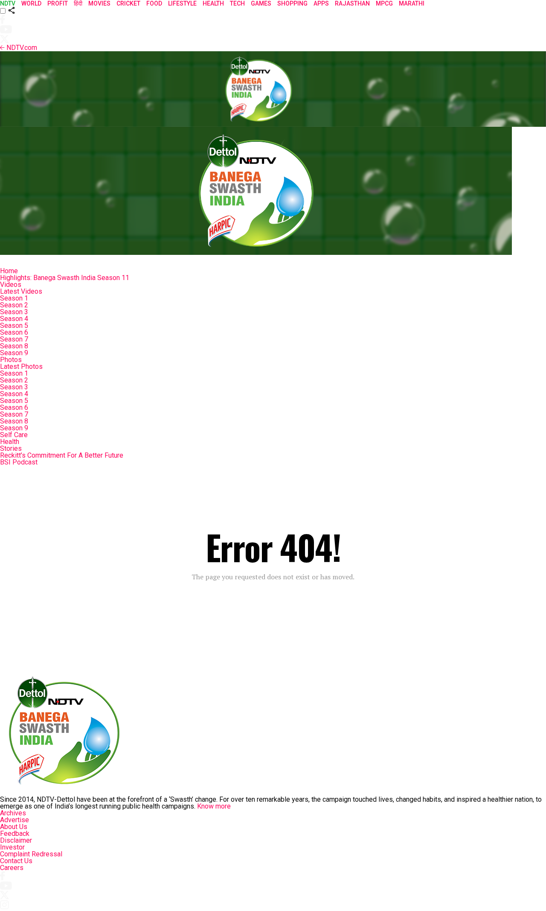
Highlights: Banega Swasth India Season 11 (64, 278)
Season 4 (14, 319)
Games (261, 3)
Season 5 (14, 325)
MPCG (384, 3)
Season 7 (14, 339)
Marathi (411, 3)
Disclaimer (16, 840)
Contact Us (16, 861)
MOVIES (99, 3)
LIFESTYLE (182, 3)
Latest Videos (21, 291)
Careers (11, 868)
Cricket (128, 3)
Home (9, 271)
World (31, 3)
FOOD (154, 3)
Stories (11, 448)
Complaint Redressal (31, 854)
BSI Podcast (19, 462)
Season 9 (14, 353)
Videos (10, 284)
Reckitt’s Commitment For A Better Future (61, 455)
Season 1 (14, 298)
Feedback (14, 833)
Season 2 (14, 305)
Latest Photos (21, 366)
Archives (13, 813)
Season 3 (14, 312)
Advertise (14, 820)
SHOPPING (292, 3)
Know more (214, 806)
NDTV (7, 3)
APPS (321, 3)
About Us (13, 827)
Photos (11, 360)
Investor (12, 847)
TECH (237, 3)
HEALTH (213, 3)
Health (9, 442)
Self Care (14, 435)
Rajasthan (352, 3)
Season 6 (14, 332)
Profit (57, 3)
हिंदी (78, 3)
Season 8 (14, 346)
